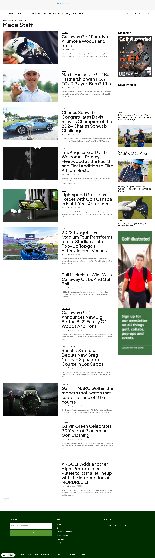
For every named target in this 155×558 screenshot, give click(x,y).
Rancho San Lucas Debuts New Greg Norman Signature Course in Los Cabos (82, 357)
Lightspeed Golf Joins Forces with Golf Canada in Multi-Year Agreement (87, 199)
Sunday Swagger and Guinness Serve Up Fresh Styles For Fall (132, 153)
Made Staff (65, 50)
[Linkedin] (136, 13)
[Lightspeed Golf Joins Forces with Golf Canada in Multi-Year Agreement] (30, 205)
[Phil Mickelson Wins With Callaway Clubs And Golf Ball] (30, 286)
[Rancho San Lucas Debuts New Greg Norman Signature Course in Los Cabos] (30, 361)
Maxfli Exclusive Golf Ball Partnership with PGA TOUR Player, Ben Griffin (86, 79)
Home (5, 20)
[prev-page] (4, 499)
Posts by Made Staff (20, 20)
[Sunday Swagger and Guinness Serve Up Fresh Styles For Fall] (135, 136)
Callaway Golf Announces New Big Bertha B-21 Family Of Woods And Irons (84, 319)
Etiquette (66, 308)
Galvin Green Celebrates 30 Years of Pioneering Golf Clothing (87, 430)
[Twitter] (144, 13)
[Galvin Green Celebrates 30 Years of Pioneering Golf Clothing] (30, 437)
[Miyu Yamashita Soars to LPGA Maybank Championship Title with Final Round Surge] (135, 99)
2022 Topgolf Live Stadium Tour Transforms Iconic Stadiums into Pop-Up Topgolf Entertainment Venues (87, 241)
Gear (64, 190)
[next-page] (7, 499)
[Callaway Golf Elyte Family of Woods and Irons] (135, 207)
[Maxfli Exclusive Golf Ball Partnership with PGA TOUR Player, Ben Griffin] (30, 85)
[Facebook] (127, 13)
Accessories (67, 384)
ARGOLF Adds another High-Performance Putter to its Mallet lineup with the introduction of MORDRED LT (87, 473)
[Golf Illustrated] (76, 5)
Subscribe (30, 533)
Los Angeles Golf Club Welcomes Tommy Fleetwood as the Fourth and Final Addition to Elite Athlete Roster (87, 161)
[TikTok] (140, 13)
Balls (64, 70)
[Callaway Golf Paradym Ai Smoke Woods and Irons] (30, 47)
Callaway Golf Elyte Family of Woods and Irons (132, 224)
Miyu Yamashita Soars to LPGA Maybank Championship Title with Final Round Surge (134, 117)
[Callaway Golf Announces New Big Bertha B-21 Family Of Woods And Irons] (30, 323)
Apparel (65, 422)
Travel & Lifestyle (69, 346)
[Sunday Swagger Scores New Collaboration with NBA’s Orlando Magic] (135, 170)
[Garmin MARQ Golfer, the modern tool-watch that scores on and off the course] (30, 399)
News (64, 108)
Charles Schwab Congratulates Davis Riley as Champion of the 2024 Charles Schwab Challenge (87, 121)
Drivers (65, 32)
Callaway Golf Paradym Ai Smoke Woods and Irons (85, 41)
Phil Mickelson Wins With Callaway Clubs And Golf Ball (87, 279)
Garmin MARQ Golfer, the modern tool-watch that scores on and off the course (87, 395)
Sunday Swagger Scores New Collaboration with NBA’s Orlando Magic (134, 188)
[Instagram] (131, 13)
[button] (149, 13)
